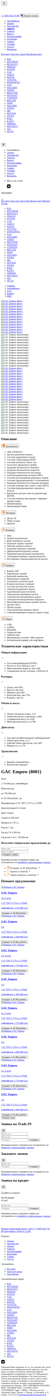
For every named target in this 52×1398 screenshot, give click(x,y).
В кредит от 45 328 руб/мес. (14, 913)
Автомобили (13, 21)
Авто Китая (12, 1274)
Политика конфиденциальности (32, 1395)
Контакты (12, 49)
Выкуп (10, 34)
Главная (11, 286)
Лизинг (10, 23)
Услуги (10, 47)
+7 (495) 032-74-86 (10, 16)
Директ (10, 1246)
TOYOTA (12, 80)
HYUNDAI (12, 61)
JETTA (10, 131)
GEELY (10, 74)
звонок (31, 16)
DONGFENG (13, 82)
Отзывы (11, 44)
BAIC (10, 118)
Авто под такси (18, 54)
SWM (9, 103)
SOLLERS (12, 87)
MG (9, 111)
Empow (10, 293)
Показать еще (8, 1118)
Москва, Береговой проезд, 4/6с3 (17, 1229)
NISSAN (11, 67)
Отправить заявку (10, 855)
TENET (10, 90)
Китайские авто (34, 54)
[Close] (2, 199)
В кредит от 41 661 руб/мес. (14, 942)
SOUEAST (12, 95)
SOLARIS (12, 105)
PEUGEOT (12, 126)
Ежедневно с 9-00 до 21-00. (17, 1231)
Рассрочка (12, 39)
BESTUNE (12, 92)
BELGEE (11, 100)
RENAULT (12, 64)
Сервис (10, 41)
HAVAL (11, 77)
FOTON (11, 69)
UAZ (9, 72)
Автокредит (13, 26)
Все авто (5, 54)
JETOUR (11, 113)
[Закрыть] (3, 145)
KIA (9, 59)
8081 (9, 296)
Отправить (34, 1140)
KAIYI (10, 121)
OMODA (11, 124)
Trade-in (11, 31)
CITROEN (12, 98)
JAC (9, 129)
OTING (10, 108)
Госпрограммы (14, 36)
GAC (9, 85)
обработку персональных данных (34, 862)
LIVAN (10, 116)
